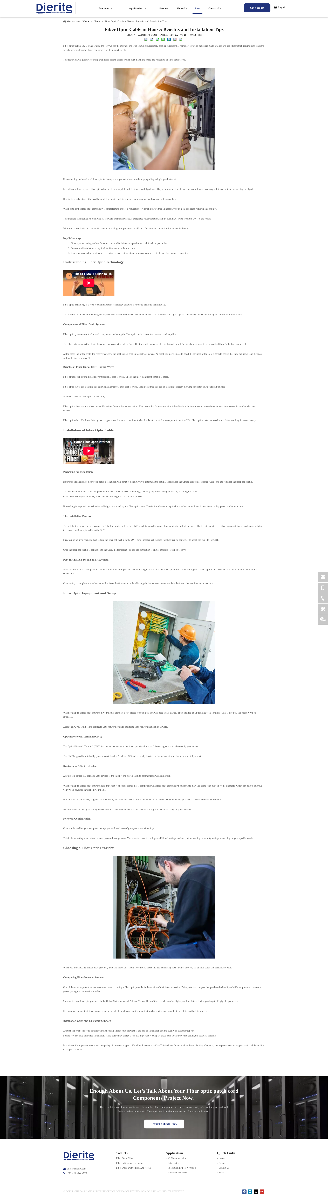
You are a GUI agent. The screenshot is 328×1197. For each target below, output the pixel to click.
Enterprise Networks (177, 1172)
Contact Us (224, 1168)
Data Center (173, 1163)
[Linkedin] (250, 1191)
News (221, 1172)
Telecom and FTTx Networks (181, 1168)
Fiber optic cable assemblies (129, 1163)
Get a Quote (257, 7)
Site (200, 35)
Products (223, 1163)
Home (221, 1158)
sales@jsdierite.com (76, 1168)
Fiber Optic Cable (124, 1158)
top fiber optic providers (87, 1001)
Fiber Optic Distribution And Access (133, 1168)
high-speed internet (166, 179)
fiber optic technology (103, 179)
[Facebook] (244, 1191)
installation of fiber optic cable (89, 482)
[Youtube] (262, 1191)
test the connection (141, 550)
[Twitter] (256, 1191)
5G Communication (176, 1158)
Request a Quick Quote (164, 1123)
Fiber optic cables (195, 46)
